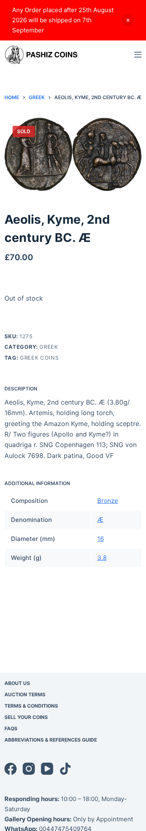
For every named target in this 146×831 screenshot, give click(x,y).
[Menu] (138, 54)
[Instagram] (29, 769)
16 (100, 539)
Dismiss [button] (128, 20)
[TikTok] (65, 769)
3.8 (102, 558)
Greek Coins (39, 357)
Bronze (107, 501)
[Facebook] (10, 769)
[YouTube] (47, 769)
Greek (48, 346)
